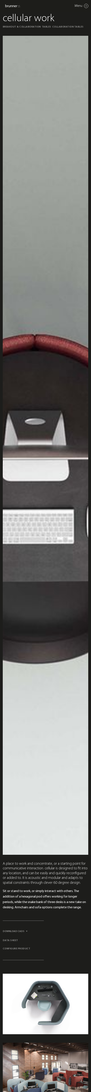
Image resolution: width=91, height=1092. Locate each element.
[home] (12, 6)
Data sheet (10, 940)
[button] (16, 931)
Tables (46, 27)
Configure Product (16, 948)
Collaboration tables (68, 27)
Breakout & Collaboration (22, 27)
